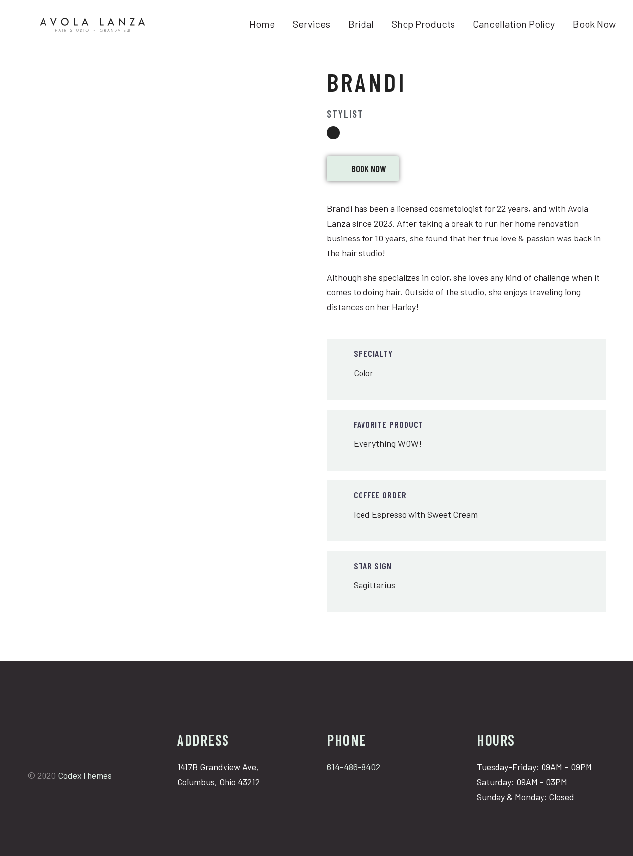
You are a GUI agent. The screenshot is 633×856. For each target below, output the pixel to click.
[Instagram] (333, 132)
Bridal (361, 24)
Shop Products (423, 24)
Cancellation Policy (514, 24)
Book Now (594, 24)
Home (262, 24)
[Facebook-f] (32, 757)
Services (311, 24)
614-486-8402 (353, 766)
